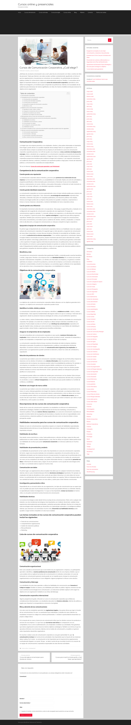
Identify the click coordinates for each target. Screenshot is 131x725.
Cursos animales (43, 12)
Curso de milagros (91, 284)
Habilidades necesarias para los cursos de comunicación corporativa (38, 118)
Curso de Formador (92, 279)
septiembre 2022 (91, 156)
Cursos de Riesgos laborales (94, 369)
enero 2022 (90, 176)
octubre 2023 (90, 129)
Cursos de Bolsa (91, 324)
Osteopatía (89, 429)
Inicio (19, 12)
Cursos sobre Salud (92, 401)
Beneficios (89, 256)
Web (21, 707)
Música (88, 421)
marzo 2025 (90, 109)
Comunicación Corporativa (28, 95)
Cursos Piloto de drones (93, 394)
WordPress (90, 451)
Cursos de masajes (92, 346)
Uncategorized (31, 648)
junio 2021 (89, 194)
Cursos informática (92, 386)
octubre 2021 (90, 184)
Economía (89, 404)
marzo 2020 (90, 231)
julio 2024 (89, 116)
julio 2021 (89, 191)
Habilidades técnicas (29, 126)
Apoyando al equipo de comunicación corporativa (35, 104)
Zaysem (37, 70)
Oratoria (89, 426)
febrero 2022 (90, 174)
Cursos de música (91, 359)
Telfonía (89, 444)
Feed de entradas (91, 466)
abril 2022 (89, 169)
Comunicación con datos (30, 123)
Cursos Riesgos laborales (93, 396)
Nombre (22, 698)
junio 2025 (89, 101)
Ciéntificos (89, 261)
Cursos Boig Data (91, 314)
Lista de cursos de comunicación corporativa (32, 130)
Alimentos (89, 251)
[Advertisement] (65, 24)
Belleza (89, 254)
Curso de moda (91, 286)
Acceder (89, 464)
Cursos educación (91, 376)
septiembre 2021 (91, 186)
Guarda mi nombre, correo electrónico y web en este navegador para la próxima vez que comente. (47, 711)
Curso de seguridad (92, 291)
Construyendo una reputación (31, 99)
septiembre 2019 (91, 239)
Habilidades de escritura (29, 119)
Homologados (90, 409)
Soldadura (89, 441)
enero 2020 (90, 236)
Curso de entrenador (92, 276)
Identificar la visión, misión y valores (32, 109)
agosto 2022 (90, 159)
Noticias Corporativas (92, 424)
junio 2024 (89, 119)
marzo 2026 (90, 94)
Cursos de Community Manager (95, 331)
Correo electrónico (25, 703)
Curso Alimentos (91, 264)
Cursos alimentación (29, 12)
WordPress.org (91, 471)
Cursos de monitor (92, 356)
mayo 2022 (89, 166)
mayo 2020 (90, 226)
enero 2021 (89, 206)
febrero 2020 (90, 234)
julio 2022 (89, 161)
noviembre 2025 (91, 99)
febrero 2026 (90, 96)
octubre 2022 (90, 154)
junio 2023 (89, 139)
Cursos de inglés (55, 12)
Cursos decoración (92, 374)
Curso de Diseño (91, 271)
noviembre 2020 (91, 211)
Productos (89, 434)
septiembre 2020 (91, 216)
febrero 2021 (90, 204)
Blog (75, 12)
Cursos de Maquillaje (92, 344)
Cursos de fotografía (92, 336)
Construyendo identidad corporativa (32, 100)
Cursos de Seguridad (92, 371)
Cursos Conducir (91, 319)
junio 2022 (89, 164)
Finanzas (89, 406)
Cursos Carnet (90, 316)
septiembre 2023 (91, 131)
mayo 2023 (89, 141)
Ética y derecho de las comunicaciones (33, 137)
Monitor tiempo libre (92, 419)
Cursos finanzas (91, 381)
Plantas (89, 431)
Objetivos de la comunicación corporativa (32, 107)
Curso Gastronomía (92, 296)
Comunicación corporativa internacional (33, 135)
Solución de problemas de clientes (32, 112)
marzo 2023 (90, 144)
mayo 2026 (90, 91)
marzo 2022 (90, 171)
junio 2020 (89, 224)
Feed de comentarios (92, 469)
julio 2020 (89, 221)
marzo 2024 (90, 124)
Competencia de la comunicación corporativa (32, 97)
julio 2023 (89, 136)
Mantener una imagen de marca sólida (33, 114)
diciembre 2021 (91, 179)
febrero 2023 (90, 146)
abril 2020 (89, 229)
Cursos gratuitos (91, 384)
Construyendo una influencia (30, 102)
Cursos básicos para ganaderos (95, 69)
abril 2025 (89, 106)
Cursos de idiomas (92, 339)
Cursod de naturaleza (92, 299)
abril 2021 (89, 199)
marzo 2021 (90, 201)
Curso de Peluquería (92, 289)
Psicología (89, 436)
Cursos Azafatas (91, 311)
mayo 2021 (89, 196)
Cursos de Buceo (91, 326)
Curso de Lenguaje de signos (94, 281)
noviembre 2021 (91, 181)
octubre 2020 (90, 214)
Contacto (90, 12)
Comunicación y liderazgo (30, 133)
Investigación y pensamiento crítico (32, 125)
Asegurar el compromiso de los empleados (34, 111)
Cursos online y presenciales (35, 4)
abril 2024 (89, 121)
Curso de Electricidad (92, 274)
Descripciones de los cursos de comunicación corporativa (36, 116)
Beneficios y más (28, 105)
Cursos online (67, 12)
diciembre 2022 (91, 149)
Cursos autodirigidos (92, 309)
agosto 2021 (90, 189)
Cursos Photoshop (91, 391)
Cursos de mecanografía (93, 349)
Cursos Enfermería (92, 379)
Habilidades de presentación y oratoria (33, 121)
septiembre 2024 (91, 114)
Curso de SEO (90, 294)
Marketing (89, 414)
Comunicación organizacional (30, 132)
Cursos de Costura (91, 334)
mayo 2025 (89, 104)
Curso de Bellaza (91, 269)
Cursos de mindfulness (93, 354)
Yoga (88, 454)
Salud (88, 439)
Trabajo (88, 446)
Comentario (23, 676)
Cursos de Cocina (91, 329)
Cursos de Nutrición (92, 361)
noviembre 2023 (91, 126)
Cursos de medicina (92, 351)
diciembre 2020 (91, 209)
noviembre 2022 (91, 151)
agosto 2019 (90, 241)
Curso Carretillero (91, 266)
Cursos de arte (90, 321)
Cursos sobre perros (92, 399)
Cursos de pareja (91, 364)
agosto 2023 (90, 134)
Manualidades (90, 411)
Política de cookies (101, 12)
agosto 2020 (90, 219)
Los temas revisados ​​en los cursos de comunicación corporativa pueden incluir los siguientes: (45, 128)
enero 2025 (90, 111)
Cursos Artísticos (91, 306)
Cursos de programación (93, 366)
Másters (82, 12)
